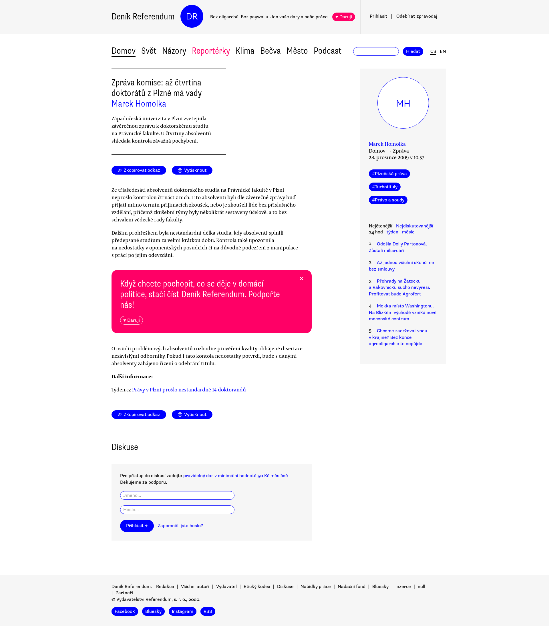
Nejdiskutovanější (414, 226)
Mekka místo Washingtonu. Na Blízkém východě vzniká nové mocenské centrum (403, 312)
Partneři (124, 593)
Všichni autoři (195, 586)
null (421, 586)
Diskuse (285, 586)
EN (443, 51)
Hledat (413, 51)
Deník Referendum (143, 16)
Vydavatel (226, 586)
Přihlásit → (137, 526)
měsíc (408, 232)
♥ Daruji (343, 17)
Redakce (165, 586)
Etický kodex (257, 586)
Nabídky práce (316, 586)
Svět (148, 50)
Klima (245, 50)
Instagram (182, 611)
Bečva (270, 50)
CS (433, 51)
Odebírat (416, 16)
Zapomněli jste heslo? (180, 526)
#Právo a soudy (388, 200)
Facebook (125, 611)
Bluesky (380, 586)
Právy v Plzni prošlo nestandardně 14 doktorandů (189, 389)
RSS (208, 611)
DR (192, 16)
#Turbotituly (384, 187)
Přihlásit (378, 16)
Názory (174, 50)
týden (392, 232)
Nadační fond (351, 586)
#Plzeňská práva (389, 174)
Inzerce (403, 586)
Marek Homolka (139, 103)
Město (297, 50)
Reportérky (211, 50)
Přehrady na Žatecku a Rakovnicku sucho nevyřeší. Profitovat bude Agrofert (399, 287)
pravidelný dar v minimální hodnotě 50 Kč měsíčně (235, 476)
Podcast (327, 50)
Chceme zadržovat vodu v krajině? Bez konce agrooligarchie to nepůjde (398, 337)
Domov (124, 50)
